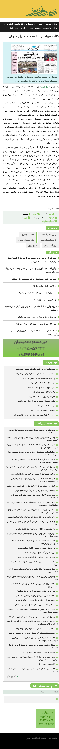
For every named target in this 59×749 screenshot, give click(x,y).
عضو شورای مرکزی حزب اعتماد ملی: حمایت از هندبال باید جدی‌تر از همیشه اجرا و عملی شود (33, 260)
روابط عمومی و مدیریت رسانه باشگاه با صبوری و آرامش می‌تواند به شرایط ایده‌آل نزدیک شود (32, 504)
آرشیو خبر (52, 738)
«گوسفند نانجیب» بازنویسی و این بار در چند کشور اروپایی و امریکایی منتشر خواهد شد (35, 639)
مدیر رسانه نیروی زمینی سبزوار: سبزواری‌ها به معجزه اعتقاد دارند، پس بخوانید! (33, 432)
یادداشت (47, 28)
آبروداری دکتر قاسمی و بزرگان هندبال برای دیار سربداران (35, 604)
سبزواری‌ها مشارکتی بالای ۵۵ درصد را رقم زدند (37, 293)
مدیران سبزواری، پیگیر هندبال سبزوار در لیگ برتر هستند (35, 600)
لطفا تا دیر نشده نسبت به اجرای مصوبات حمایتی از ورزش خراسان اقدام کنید (33, 646)
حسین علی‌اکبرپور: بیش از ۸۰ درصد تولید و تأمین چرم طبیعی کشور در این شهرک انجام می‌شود (32, 658)
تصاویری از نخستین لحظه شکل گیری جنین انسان (38, 652)
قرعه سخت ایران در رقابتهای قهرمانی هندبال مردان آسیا (35, 369)
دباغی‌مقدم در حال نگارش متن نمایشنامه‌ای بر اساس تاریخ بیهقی (31, 517)
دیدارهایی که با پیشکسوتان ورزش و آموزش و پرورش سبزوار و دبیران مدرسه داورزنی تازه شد (32, 454)
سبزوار (27, 738)
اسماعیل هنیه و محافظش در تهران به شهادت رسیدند (34, 279)
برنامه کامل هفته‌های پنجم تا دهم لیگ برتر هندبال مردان (35, 490)
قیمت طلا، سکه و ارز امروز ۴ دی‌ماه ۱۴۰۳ (40, 410)
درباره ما (23, 28)
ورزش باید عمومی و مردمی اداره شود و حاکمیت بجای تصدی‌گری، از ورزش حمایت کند (32, 535)
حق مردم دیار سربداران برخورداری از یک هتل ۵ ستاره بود (35, 529)
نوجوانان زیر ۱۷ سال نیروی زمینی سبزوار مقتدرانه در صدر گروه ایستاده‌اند (34, 496)
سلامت (38, 28)
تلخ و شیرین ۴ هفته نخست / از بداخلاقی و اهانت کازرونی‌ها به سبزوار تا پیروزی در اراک (34, 542)
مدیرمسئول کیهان (26, 240)
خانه (55, 24)
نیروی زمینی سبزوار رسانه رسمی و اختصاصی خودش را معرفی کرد (32, 616)
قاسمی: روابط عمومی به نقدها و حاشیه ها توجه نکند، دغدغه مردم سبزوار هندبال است (33, 611)
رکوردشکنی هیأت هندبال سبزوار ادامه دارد (40, 552)
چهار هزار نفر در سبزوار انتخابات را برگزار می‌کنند (36, 324)
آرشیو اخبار (10, 676)
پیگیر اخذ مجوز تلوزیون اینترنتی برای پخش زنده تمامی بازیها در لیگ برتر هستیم (32, 563)
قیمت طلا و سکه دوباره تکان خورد (43, 383)
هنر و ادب (19, 24)
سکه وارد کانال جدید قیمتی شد (44, 392)
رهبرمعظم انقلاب (48, 235)
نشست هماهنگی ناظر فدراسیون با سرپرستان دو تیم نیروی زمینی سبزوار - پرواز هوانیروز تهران (33, 461)
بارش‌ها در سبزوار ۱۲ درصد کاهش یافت (41, 396)
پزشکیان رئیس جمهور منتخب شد (42, 299)
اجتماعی (9, 24)
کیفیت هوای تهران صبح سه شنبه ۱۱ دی (41, 387)
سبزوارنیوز (32, 246)
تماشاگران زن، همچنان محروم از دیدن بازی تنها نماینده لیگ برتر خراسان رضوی (34, 585)
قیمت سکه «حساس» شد (45, 405)
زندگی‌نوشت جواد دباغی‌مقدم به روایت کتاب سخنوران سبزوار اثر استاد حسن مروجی (33, 571)
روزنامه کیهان (50, 246)
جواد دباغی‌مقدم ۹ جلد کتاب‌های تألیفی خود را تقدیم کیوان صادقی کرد (32, 523)
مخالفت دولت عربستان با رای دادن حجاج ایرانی (37, 317)
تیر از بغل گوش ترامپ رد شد (45, 286)
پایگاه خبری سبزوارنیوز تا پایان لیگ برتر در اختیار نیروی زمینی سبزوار (31, 486)
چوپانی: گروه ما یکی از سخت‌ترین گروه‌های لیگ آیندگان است (33, 474)
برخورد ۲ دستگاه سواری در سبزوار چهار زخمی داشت (36, 401)
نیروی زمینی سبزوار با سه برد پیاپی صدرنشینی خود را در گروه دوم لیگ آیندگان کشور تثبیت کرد (32, 468)
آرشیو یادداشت (39, 738)
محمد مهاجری (27, 235)
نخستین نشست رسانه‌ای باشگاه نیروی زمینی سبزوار (36, 557)
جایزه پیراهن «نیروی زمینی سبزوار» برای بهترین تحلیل (36, 591)
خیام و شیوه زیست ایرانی (46, 664)
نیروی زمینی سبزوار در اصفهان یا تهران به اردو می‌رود (36, 548)
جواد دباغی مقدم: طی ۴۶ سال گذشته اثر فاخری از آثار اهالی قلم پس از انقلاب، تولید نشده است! (32, 623)
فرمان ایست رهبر (48, 240)
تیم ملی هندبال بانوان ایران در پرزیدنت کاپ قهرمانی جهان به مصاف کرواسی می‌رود (32, 439)
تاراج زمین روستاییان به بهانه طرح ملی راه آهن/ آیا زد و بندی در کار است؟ (33, 670)
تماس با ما (14, 28)
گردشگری (29, 24)
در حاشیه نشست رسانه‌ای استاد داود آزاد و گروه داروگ (35, 373)
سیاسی (48, 24)
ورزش (55, 28)
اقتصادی (39, 24)
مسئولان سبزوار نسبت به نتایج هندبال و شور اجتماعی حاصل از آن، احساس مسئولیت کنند (32, 511)
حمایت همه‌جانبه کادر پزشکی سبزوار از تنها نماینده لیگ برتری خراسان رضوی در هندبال (34, 480)
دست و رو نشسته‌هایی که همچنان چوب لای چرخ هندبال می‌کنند (32, 633)
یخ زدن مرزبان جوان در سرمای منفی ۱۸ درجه (39, 378)
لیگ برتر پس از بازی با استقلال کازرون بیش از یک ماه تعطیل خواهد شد (32, 578)
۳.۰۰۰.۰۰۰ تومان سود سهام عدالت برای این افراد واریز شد (34, 415)
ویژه (31, 28)
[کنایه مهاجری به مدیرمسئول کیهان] (34, 74)
